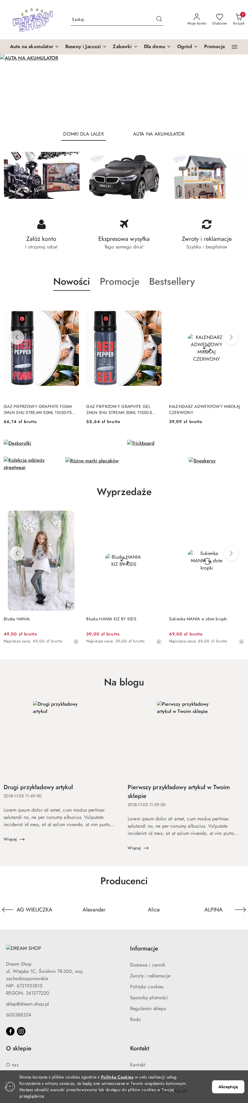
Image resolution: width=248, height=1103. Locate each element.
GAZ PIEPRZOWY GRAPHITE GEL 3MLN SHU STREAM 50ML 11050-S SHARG (37, 409)
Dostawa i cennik (147, 964)
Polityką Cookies (117, 1077)
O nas (12, 1064)
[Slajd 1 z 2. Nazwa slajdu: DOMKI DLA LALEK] (124, 90)
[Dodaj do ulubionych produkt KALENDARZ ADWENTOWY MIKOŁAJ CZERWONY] (154, 305)
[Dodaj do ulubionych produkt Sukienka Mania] (237, 517)
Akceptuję (228, 1087)
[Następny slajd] (234, 90)
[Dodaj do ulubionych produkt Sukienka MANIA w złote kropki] (154, 517)
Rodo (135, 1019)
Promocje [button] (119, 281)
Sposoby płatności (149, 997)
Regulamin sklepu (148, 1008)
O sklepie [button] (18, 1048)
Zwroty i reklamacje (150, 975)
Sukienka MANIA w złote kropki (115, 619)
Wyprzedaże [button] (124, 492)
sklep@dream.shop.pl (27, 1003)
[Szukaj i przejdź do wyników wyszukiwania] (159, 19)
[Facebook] (10, 1031)
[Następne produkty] (231, 337)
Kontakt (137, 1064)
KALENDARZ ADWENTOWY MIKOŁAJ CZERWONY (121, 409)
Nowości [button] (71, 281)
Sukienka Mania (183, 619)
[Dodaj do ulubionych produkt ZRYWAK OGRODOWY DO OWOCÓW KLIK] (237, 305)
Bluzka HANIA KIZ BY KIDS (29, 619)
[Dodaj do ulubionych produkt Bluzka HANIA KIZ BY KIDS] (72, 517)
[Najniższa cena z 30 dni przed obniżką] (76, 641)
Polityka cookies (147, 986)
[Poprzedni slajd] (13, 90)
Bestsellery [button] (172, 281)
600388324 (18, 1014)
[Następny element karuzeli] (240, 910)
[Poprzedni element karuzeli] (7, 910)
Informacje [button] (144, 948)
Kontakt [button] (139, 1048)
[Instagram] (21, 1031)
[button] (34, 46)
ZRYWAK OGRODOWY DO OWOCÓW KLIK (195, 409)
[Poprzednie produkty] (16, 337)
